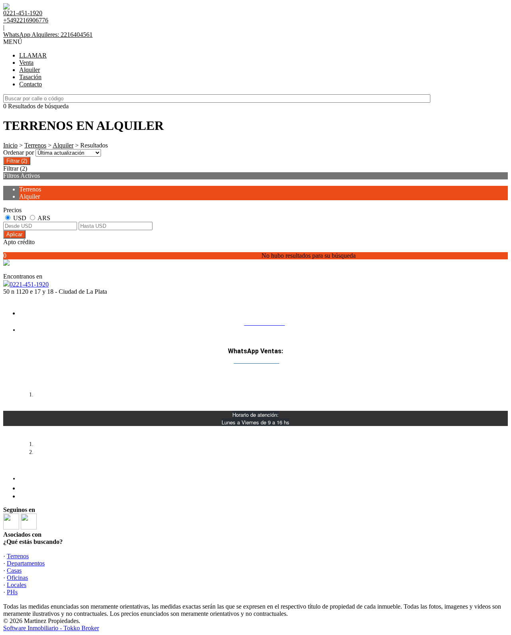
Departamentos (26, 563)
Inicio (10, 145)
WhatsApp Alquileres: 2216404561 (48, 34)
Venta (26, 62)
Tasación (30, 77)
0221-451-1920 (29, 284)
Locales (16, 584)
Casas (14, 570)
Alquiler (29, 69)
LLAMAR (33, 55)
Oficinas (17, 577)
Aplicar (14, 234)
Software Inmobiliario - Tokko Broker (51, 628)
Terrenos (35, 145)
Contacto (30, 84)
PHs (12, 592)
